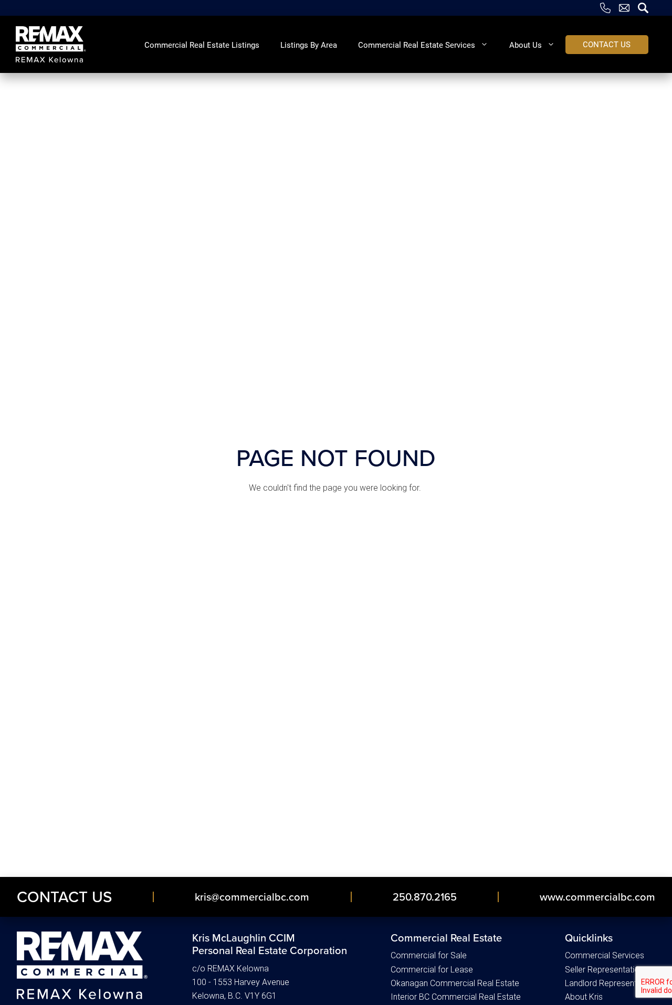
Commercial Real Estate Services (416, 44)
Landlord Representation (610, 983)
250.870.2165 (425, 896)
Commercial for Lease (432, 970)
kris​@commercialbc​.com (252, 896)
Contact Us (64, 896)
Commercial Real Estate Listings (201, 44)
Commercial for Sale (429, 955)
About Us (525, 44)
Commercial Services (604, 955)
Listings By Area (308, 44)
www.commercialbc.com (597, 896)
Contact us (607, 44)
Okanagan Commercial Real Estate (455, 983)
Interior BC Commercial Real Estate (456, 997)
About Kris (584, 997)
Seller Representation (604, 970)
